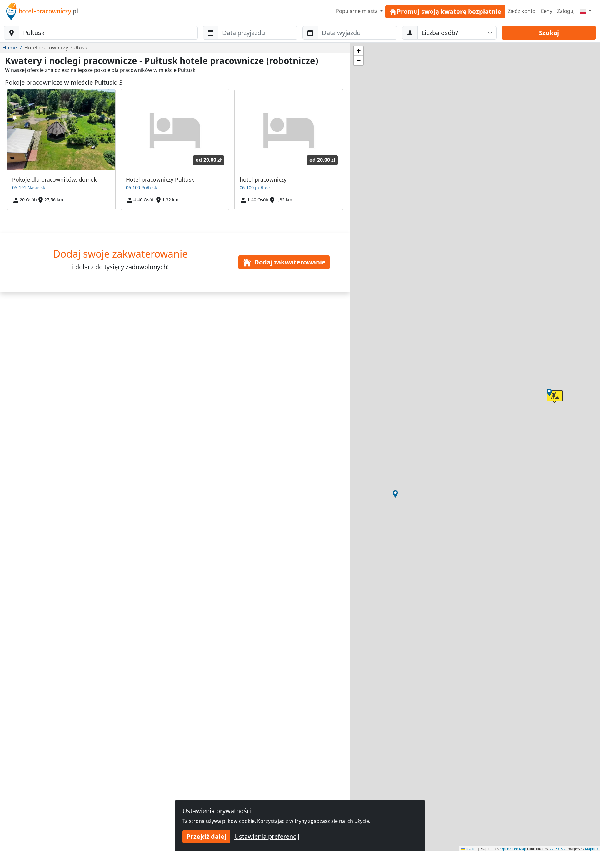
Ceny (546, 11)
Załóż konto (522, 11)
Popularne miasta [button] (357, 11)
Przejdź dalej (206, 836)
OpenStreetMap (513, 848)
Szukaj (549, 32)
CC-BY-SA (557, 848)
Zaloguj (566, 11)
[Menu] (585, 11)
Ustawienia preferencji (266, 836)
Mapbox (591, 848)
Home (9, 47)
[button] (395, 494)
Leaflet (471, 848)
